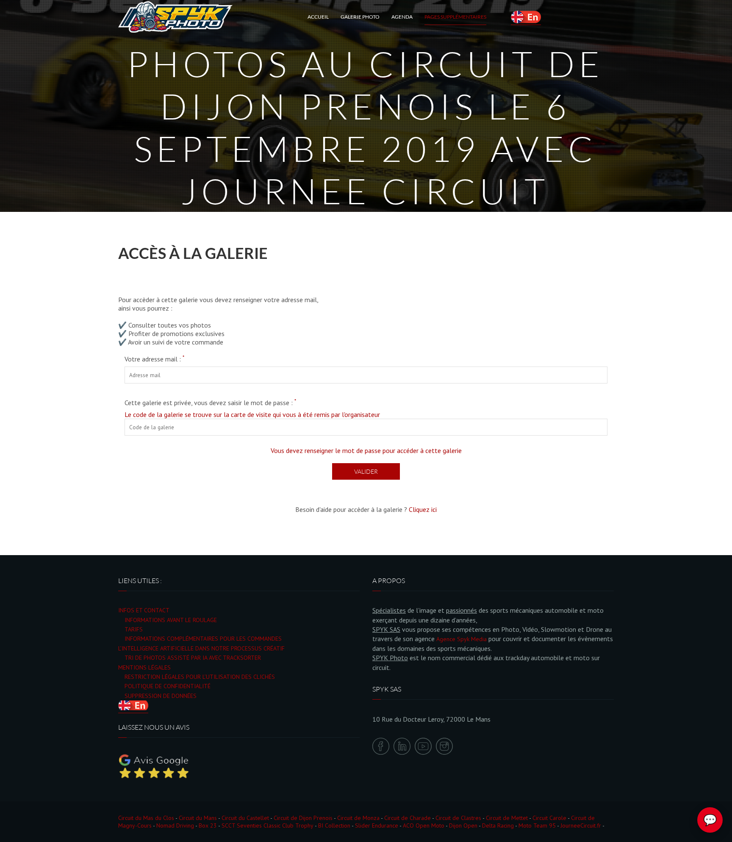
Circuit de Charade (407, 818)
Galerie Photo (360, 17)
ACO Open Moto (423, 825)
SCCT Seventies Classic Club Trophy (267, 825)
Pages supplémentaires (455, 17)
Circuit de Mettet (507, 818)
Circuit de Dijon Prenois (303, 818)
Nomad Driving (175, 825)
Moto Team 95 (537, 825)
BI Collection (334, 825)
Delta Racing (498, 825)
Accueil (318, 17)
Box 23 (208, 825)
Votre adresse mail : (154, 359)
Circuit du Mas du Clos (146, 818)
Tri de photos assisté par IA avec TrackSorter (193, 657)
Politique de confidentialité (168, 686)
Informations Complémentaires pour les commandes (203, 638)
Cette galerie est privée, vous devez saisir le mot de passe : (210, 402)
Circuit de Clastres (458, 818)
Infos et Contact (143, 610)
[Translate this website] (526, 17)
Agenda (402, 17)
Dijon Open (463, 825)
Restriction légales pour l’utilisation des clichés (200, 677)
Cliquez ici (423, 509)
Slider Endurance (376, 825)
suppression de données (161, 696)
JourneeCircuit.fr (580, 825)
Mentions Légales (144, 667)
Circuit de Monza (358, 818)
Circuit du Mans (198, 818)
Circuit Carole (549, 818)
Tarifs (134, 629)
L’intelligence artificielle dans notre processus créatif (201, 648)
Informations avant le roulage (171, 620)
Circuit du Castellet (245, 818)
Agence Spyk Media (461, 639)
